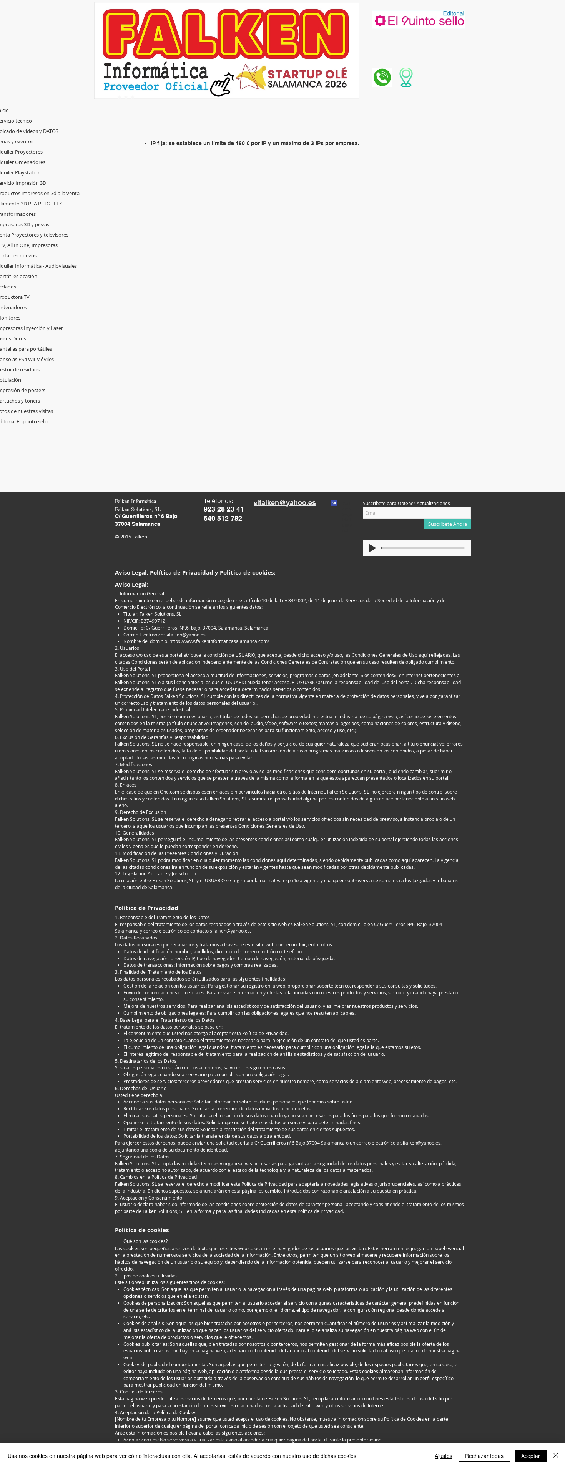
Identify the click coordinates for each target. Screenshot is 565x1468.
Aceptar (530, 1456)
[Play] (372, 548)
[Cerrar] (555, 1456)
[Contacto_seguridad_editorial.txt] (334, 504)
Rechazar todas (484, 1456)
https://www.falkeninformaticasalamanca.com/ (219, 641)
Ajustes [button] (443, 1456)
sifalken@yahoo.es (186, 634)
